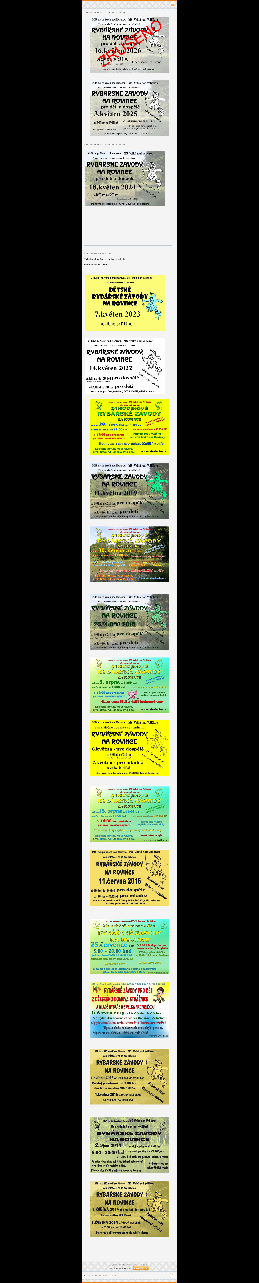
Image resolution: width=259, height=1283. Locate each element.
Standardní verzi (109, 1275)
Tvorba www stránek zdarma (121, 1268)
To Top (172, 1275)
